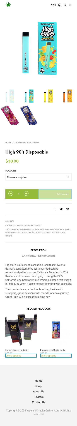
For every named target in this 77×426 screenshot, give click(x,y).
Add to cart (62, 194)
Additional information (38, 256)
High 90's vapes (62, 230)
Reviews (39, 396)
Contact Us (38, 402)
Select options (13, 355)
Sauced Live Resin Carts (52, 350)
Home (8, 143)
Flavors (10, 171)
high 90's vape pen (44, 230)
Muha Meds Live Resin (16, 350)
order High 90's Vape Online (20, 233)
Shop (38, 386)
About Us (38, 391)
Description (38, 250)
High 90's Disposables (22, 230)
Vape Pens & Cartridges (27, 143)
